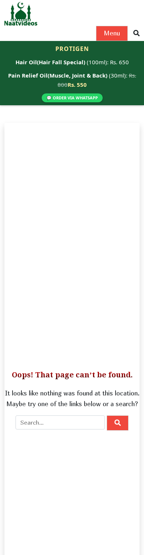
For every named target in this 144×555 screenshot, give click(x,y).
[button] (136, 33)
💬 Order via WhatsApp (72, 97)
